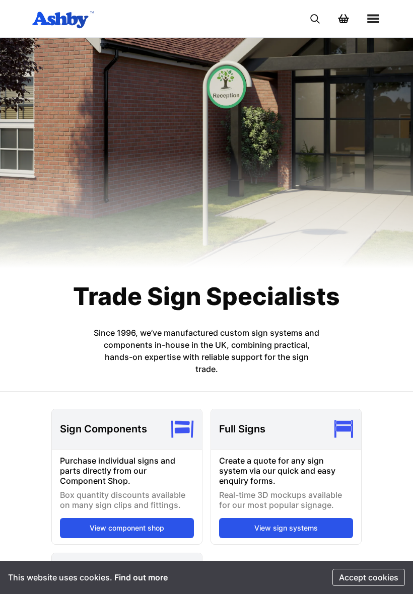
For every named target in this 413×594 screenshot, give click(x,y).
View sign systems (286, 528)
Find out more (141, 577)
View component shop (127, 528)
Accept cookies (368, 577)
